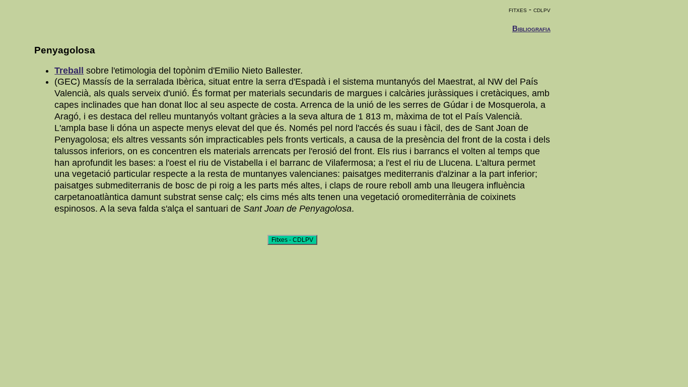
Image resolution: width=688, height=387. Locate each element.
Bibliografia (531, 28)
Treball (69, 71)
